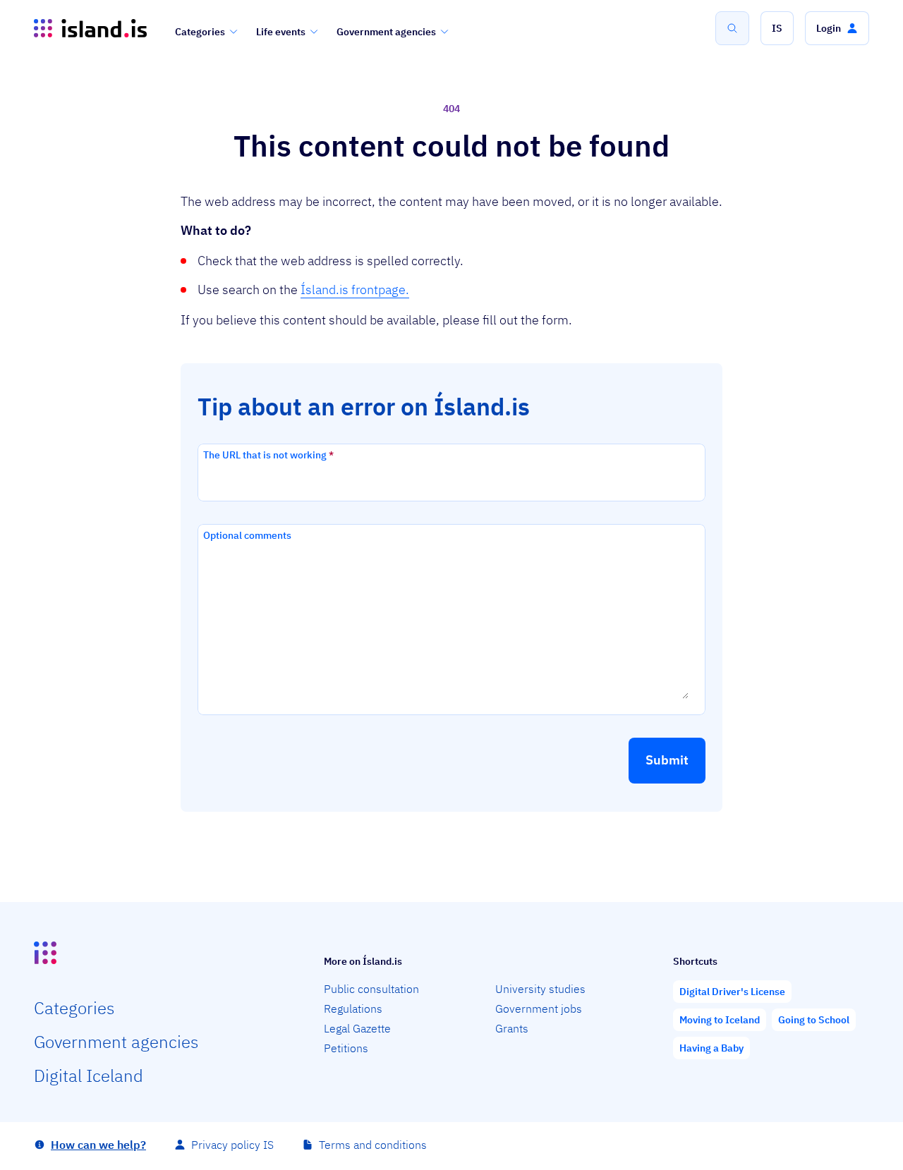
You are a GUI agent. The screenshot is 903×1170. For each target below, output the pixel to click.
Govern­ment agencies (116, 1041)
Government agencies (386, 31)
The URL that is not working (268, 455)
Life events (280, 31)
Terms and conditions (373, 1145)
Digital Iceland (88, 1075)
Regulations (353, 1008)
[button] (777, 28)
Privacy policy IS (232, 1145)
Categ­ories (74, 1008)
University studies (540, 989)
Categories (200, 31)
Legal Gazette (357, 1028)
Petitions (346, 1048)
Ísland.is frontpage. (355, 289)
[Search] (732, 28)
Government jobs (538, 1008)
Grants (511, 1028)
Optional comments (247, 535)
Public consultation (371, 989)
